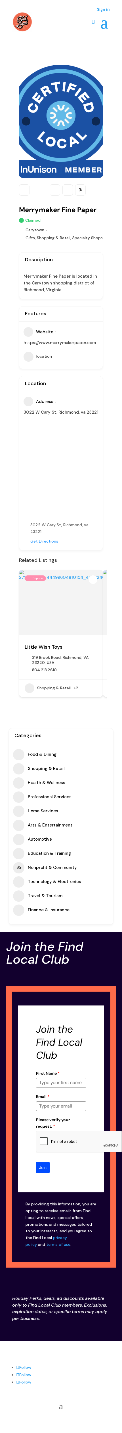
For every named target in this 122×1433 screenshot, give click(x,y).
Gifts (30, 237)
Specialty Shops (87, 237)
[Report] (80, 190)
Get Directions (44, 541)
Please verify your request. (53, 1122)
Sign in (103, 9)
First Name (48, 1073)
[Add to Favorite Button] (93, 579)
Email (42, 1096)
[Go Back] (24, 190)
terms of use (58, 1244)
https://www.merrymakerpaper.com (60, 343)
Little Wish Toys (43, 647)
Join (43, 1167)
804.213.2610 (44, 669)
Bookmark (55, 190)
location (44, 356)
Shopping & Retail (53, 237)
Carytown (35, 229)
